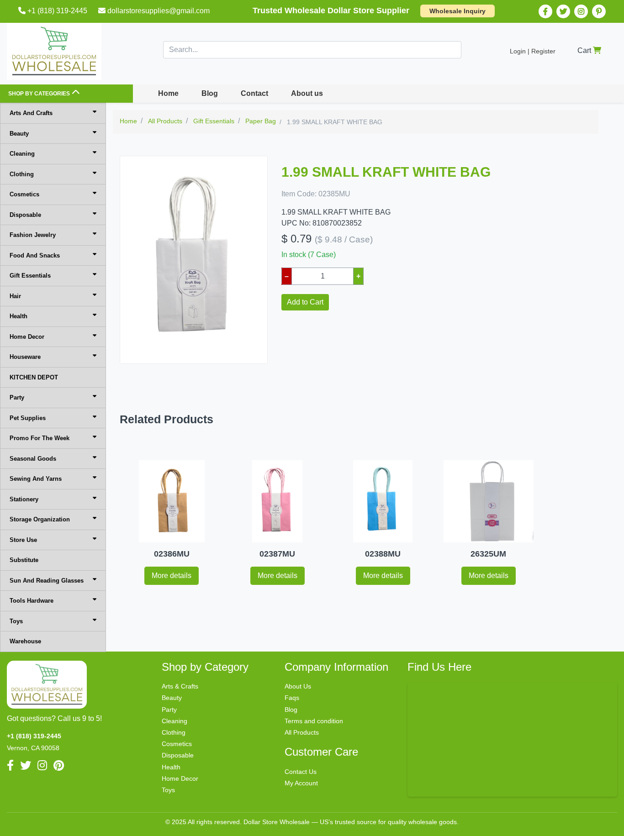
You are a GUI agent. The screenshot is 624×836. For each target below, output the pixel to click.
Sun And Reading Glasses (47, 580)
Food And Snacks (35, 255)
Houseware (25, 356)
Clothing (22, 174)
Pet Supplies (28, 418)
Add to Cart (305, 302)
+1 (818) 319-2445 (57, 11)
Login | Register (532, 51)
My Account (301, 783)
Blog (209, 93)
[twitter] (563, 11)
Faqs (292, 697)
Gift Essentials (30, 275)
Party (17, 397)
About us (307, 93)
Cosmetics (24, 194)
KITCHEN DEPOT (34, 377)
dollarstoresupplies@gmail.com (159, 11)
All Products (302, 732)
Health (18, 316)
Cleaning (22, 153)
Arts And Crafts (31, 113)
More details (171, 575)
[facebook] (545, 11)
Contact (254, 93)
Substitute (24, 560)
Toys (16, 621)
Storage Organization (40, 519)
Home (168, 93)
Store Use (23, 539)
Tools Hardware (31, 600)
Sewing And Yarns (36, 478)
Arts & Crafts (180, 686)
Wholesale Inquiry (457, 11)
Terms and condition (314, 721)
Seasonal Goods (33, 458)
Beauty (19, 133)
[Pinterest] (599, 11)
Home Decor (27, 336)
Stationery (24, 499)
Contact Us (301, 771)
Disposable (25, 214)
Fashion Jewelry (33, 234)
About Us (298, 686)
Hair (15, 296)
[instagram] (581, 11)
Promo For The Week (39, 438)
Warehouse (25, 641)
